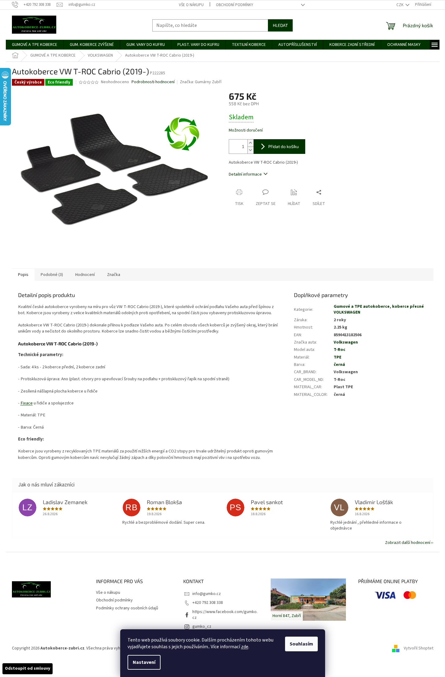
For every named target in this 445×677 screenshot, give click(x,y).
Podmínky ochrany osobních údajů (127, 608)
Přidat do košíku (283, 146)
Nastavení (144, 662)
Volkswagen (346, 342)
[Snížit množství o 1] (250, 150)
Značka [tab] (113, 275)
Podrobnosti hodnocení (153, 82)
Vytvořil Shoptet (418, 648)
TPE (337, 357)
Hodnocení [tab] (85, 275)
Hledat (280, 25)
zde (244, 646)
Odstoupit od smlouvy (27, 668)
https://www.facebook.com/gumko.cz (225, 615)
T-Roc (339, 350)
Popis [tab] (23, 275)
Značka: (200, 82)
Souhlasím (301, 644)
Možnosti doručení (246, 130)
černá (339, 365)
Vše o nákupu (191, 5)
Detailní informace (245, 174)
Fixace (26, 403)
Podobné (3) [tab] (52, 275)
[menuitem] (34, 45)
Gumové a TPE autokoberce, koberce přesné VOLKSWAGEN (379, 309)
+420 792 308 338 (207, 603)
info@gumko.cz (206, 594)
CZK (400, 5)
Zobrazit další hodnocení (407, 543)
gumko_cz (201, 626)
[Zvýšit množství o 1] (250, 143)
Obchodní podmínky (234, 5)
